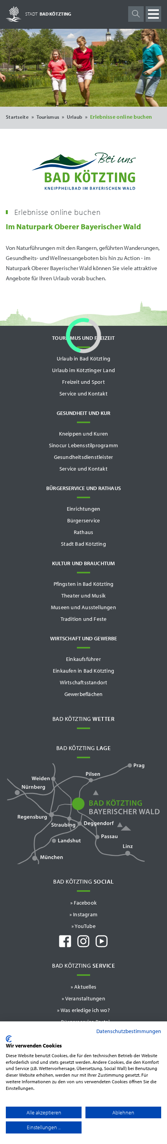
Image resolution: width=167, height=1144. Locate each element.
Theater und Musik (83, 595)
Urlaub (75, 117)
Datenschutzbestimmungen (128, 1031)
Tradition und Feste (84, 619)
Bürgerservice (83, 520)
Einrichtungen (84, 508)
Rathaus (83, 532)
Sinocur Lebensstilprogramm (83, 445)
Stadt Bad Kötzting (83, 544)
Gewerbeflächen (83, 694)
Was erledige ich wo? (85, 1010)
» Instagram (83, 914)
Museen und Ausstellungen (83, 607)
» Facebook (83, 902)
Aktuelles (85, 986)
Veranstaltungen (85, 998)
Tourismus (48, 117)
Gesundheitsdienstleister (83, 457)
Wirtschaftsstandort (84, 682)
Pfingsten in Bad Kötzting (84, 584)
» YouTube (83, 926)
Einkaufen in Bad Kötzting (83, 670)
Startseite (17, 117)
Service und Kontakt (83, 393)
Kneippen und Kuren (83, 433)
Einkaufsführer (83, 659)
